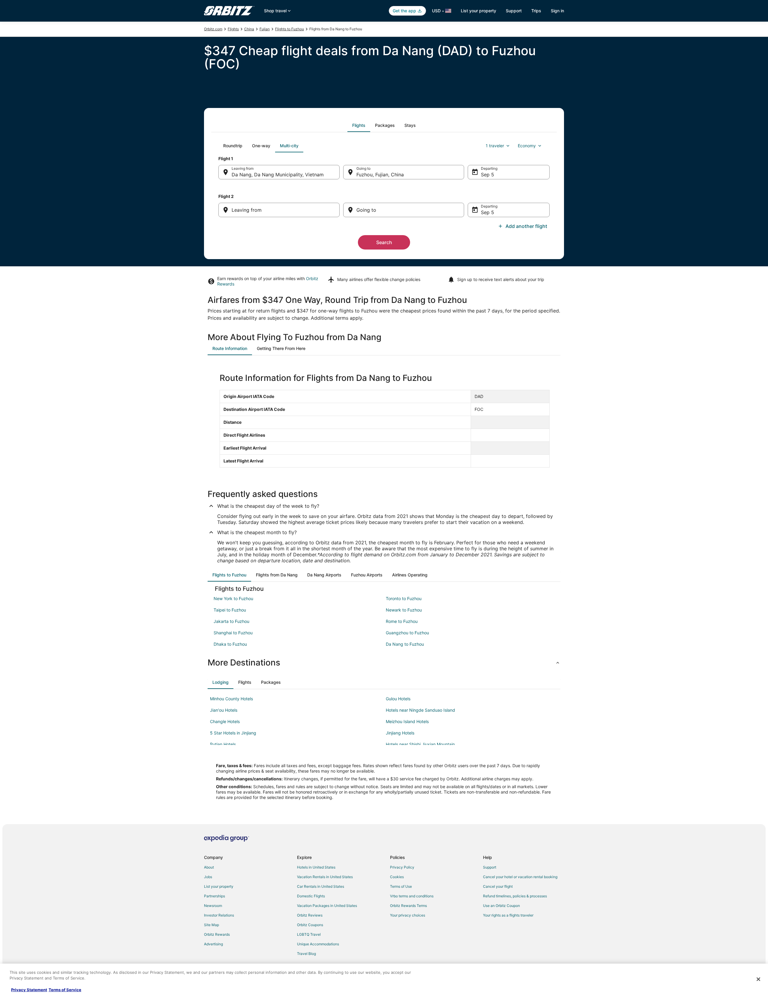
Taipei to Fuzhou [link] (230, 609)
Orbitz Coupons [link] (310, 925)
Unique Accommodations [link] (318, 944)
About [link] (209, 867)
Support (514, 10)
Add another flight (526, 226)
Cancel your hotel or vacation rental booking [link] (520, 877)
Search (384, 242)
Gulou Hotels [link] (398, 698)
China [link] (249, 29)
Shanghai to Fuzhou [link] (233, 632)
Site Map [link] (211, 925)
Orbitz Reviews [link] (309, 915)
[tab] (358, 125)
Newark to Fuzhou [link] (404, 609)
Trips (536, 10)
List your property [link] (218, 886)
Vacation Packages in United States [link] (327, 905)
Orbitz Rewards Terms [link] (408, 905)
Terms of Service (65, 989)
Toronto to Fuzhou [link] (404, 598)
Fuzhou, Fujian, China (380, 175)
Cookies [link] (397, 877)
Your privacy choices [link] (407, 915)
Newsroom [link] (213, 905)
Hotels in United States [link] (316, 867)
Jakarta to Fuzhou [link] (231, 621)
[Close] (758, 979)
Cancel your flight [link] (498, 886)
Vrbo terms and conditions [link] (412, 896)
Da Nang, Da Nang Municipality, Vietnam (278, 175)
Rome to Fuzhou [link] (402, 621)
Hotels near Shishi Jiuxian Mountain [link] (420, 744)
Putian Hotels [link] (223, 744)
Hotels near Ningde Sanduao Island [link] (420, 710)
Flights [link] (233, 29)
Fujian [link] (265, 29)
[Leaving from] (279, 210)
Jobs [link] (208, 877)
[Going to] (403, 210)
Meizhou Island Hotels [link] (407, 721)
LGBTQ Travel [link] (309, 934)
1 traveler (495, 145)
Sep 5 (487, 175)
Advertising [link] (213, 944)
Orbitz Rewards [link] (217, 934)
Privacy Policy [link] (402, 867)
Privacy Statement (29, 989)
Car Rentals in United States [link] (320, 886)
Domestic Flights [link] (311, 896)
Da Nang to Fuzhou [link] (405, 644)
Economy (527, 145)
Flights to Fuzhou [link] (289, 29)
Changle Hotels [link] (225, 721)
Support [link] (489, 867)
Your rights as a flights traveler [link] (508, 915)
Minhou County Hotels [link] (231, 698)
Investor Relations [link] (219, 915)
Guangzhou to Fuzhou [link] (407, 632)
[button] (384, 662)
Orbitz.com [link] (213, 29)
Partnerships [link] (214, 896)
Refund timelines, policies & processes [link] (515, 896)
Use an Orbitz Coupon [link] (501, 905)
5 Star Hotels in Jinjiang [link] (233, 732)
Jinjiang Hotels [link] (400, 732)
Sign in (557, 10)
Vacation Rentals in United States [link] (325, 877)
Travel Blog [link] (306, 953)
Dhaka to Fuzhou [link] (230, 644)
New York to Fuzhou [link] (233, 598)
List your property (478, 10)
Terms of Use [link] (401, 886)
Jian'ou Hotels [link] (223, 710)
